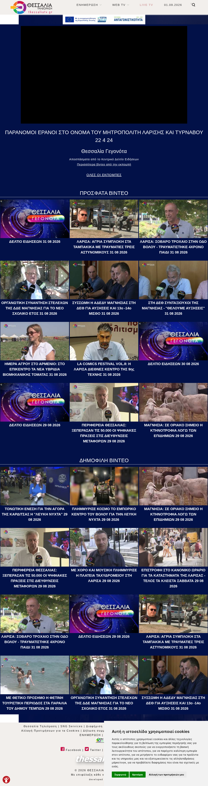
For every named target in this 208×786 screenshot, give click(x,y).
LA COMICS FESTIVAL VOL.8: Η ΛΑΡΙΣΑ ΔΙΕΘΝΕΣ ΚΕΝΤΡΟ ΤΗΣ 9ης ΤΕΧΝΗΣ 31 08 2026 (104, 369)
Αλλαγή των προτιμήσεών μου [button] (166, 774)
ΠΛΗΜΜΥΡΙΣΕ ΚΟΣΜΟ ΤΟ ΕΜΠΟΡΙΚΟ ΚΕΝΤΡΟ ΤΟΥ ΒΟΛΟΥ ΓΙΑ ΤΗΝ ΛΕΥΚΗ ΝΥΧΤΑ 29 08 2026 (104, 514)
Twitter (95, 750)
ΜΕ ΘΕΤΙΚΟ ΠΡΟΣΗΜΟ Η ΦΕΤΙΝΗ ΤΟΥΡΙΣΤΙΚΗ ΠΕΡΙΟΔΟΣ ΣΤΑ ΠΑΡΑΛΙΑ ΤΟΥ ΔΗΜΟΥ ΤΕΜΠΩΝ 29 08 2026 (34, 703)
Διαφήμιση (94, 726)
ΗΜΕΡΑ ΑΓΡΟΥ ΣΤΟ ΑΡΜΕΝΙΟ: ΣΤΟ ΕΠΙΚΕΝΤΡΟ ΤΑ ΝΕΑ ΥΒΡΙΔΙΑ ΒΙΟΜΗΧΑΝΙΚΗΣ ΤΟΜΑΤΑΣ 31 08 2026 (35, 369)
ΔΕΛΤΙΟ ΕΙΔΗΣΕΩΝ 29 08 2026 (34, 425)
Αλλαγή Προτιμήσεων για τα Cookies (50, 730)
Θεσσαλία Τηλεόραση (40, 726)
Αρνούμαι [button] (137, 774)
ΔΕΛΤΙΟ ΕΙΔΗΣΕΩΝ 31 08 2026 (34, 242)
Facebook (73, 750)
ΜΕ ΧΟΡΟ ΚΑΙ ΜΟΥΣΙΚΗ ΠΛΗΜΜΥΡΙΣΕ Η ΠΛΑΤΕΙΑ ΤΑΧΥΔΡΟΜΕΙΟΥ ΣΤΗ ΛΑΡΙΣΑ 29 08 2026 (104, 575)
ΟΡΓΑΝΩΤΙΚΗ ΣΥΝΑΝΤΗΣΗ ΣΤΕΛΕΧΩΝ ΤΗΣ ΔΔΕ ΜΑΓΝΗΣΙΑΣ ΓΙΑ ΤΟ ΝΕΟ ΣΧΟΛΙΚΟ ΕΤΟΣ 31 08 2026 (34, 308)
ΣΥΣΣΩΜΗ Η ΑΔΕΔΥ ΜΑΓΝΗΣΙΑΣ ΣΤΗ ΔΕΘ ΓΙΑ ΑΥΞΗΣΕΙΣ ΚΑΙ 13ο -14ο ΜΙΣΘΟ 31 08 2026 (104, 308)
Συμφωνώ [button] (120, 774)
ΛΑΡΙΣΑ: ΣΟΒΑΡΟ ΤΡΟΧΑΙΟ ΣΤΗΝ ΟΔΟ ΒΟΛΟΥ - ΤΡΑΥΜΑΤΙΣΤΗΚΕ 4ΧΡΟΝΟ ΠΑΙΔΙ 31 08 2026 (173, 247)
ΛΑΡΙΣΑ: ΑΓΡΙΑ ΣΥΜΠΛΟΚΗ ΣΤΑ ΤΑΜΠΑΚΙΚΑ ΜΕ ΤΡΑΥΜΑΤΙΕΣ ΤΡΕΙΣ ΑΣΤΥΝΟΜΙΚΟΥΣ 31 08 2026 (104, 247)
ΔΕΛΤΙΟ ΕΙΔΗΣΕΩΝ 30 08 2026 (173, 364)
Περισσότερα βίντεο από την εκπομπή (104, 164)
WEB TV (118, 4)
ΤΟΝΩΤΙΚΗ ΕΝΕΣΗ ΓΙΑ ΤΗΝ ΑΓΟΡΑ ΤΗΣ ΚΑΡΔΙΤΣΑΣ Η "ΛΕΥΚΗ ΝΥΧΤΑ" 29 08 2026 (34, 514)
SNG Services (71, 726)
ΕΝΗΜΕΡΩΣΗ (87, 4)
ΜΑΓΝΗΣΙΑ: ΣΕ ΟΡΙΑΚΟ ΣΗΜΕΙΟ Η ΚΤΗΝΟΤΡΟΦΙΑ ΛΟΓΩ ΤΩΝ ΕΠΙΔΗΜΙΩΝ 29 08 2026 (173, 430)
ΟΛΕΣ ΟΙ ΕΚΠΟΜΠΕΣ (104, 175)
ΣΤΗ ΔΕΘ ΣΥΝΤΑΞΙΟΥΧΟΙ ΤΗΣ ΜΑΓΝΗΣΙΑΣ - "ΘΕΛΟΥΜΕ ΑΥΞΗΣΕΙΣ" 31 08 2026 (173, 308)
